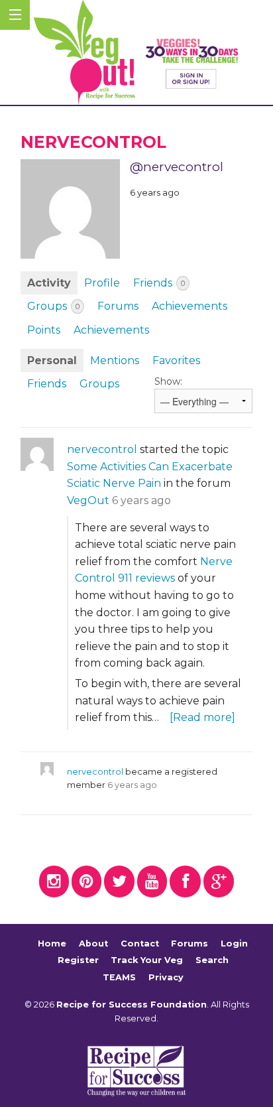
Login (234, 943)
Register (78, 960)
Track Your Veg (147, 960)
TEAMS (119, 977)
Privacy (166, 977)
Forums (117, 306)
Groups (53, 306)
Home (52, 943)
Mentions (114, 360)
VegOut (88, 500)
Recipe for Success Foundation (131, 1004)
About (93, 943)
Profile (102, 283)
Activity (49, 283)
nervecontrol (102, 449)
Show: (168, 381)
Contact (140, 943)
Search (212, 960)
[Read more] (202, 717)
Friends (159, 283)
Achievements (189, 306)
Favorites (176, 360)
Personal (52, 360)
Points (43, 330)
